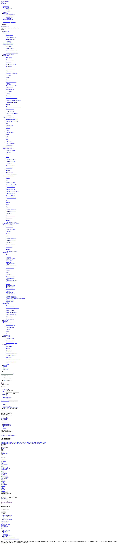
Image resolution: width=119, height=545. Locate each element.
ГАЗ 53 (7, 130)
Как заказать (9, 8)
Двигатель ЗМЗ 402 (10, 187)
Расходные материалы (8, 322)
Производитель (7, 397)
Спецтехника (6, 335)
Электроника (6, 344)
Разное (7, 364)
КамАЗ (7, 134)
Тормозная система (10, 165)
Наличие (5, 394)
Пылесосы (8, 95)
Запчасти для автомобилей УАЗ (8, 435)
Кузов (7, 157)
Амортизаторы (9, 292)
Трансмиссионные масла (12, 53)
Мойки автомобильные (11, 312)
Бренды (5, 365)
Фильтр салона (9, 287)
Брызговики (9, 66)
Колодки (8, 279)
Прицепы (5, 321)
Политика (5, 518)
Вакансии (8, 18)
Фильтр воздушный (10, 285)
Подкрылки (9, 91)
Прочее (8, 93)
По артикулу (8, 377)
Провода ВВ (9, 260)
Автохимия (8, 46)
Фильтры (8, 170)
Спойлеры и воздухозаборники (13, 100)
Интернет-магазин (10, 14)
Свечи (7, 264)
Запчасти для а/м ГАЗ (8, 176)
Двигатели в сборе (7, 147)
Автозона (5, 534)
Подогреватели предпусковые (13, 359)
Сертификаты (6, 530)
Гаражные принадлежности (12, 308)
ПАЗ (7, 139)
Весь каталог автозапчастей (7, 373)
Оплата (8, 9)
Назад (2, 401)
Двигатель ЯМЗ (9, 132)
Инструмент (6, 303)
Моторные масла (10, 48)
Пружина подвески (10, 293)
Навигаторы (9, 357)
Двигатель (8, 152)
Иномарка (5, 531)
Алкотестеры (9, 346)
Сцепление (8, 163)
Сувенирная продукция (11, 102)
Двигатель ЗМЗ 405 (10, 189)
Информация (6, 7)
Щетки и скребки (10, 111)
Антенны (8, 348)
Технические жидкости (11, 50)
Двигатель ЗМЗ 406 (10, 193)
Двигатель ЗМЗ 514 (10, 195)
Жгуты (7, 200)
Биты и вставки (9, 305)
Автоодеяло (9, 57)
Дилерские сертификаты (9, 537)
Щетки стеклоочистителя (12, 113)
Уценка (5, 366)
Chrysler (8, 178)
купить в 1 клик (4, 453)
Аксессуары (6, 55)
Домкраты (8, 84)
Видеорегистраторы (10, 355)
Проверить (3, 511)
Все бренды (3, 460)
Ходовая (8, 291)
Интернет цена (7, 391)
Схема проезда (9, 17)
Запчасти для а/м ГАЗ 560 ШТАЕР (11, 223)
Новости (5, 536)
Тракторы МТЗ (9, 145)
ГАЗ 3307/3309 (9, 125)
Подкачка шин (9, 87)
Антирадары (9, 350)
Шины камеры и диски (11, 343)
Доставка (8, 11)
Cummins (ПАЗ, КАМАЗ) (12, 121)
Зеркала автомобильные (11, 73)
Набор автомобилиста (11, 82)
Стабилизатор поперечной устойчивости (15, 298)
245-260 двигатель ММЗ (11, 119)
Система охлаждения (11, 161)
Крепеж (8, 154)
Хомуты (8, 331)
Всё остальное (9, 227)
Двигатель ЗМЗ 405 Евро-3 (12, 191)
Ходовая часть (9, 172)
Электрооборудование (11, 174)
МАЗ (7, 136)
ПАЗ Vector (8, 141)
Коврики (8, 77)
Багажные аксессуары (11, 64)
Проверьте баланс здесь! (6, 502)
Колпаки (8, 79)
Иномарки (5, 252)
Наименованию (7, 424)
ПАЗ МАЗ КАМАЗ (10, 143)
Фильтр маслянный (10, 286)
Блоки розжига (9, 35)
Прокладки (8, 262)
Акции (5, 12)
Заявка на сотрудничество (9, 22)
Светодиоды (9, 41)
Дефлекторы (9, 71)
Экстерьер (8, 115)
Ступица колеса (9, 299)
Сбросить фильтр (5, 1)
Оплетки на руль (10, 89)
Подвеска (8, 206)
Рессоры (8, 295)
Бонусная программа (8, 19)
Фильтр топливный (10, 289)
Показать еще (4, 419)
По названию (8, 380)
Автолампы (6, 32)
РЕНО (7, 272)
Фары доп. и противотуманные (13, 106)
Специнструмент (10, 319)
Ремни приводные (10, 263)
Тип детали (6, 389)
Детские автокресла (10, 68)
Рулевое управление (11, 159)
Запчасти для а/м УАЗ (8, 224)
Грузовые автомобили (8, 117)
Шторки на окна (10, 109)
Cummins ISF (6, 31)
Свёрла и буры (9, 316)
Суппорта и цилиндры (11, 280)
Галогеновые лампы (11, 37)
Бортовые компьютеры (11, 353)
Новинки (5, 320)
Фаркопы (8, 104)
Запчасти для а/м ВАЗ (8, 148)
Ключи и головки (10, 310)
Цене (4, 426)
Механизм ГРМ (9, 259)
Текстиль (5, 369)
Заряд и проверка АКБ (11, 85)
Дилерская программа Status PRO (11, 539)
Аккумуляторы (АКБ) (8, 54)
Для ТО (8, 83)
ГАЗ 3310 (8, 128)
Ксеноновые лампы (10, 39)
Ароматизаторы (9, 59)
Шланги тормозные (10, 281)
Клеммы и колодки (10, 325)
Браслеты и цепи (10, 338)
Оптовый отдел (9, 16)
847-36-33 (5, 26)
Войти (4, 24)
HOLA (2, 448)
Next (7, 123)
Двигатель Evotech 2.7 (11, 184)
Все (1, 418)
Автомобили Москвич (8, 42)
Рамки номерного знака (11, 98)
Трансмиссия (9, 168)
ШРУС (7, 302)
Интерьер (8, 75)
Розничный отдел (7, 515)
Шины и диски (6, 336)
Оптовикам (6, 6)
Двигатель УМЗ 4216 (11, 198)
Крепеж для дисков (10, 340)
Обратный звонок (7, 519)
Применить (6, 401)
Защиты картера (10, 268)
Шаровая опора (9, 301)
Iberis (7, 254)
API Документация (7, 535)
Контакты (5, 13)
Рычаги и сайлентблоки (11, 297)
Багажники (8, 62)
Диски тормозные (10, 278)
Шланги (8, 333)
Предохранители (10, 327)
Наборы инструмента (11, 314)
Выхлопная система (10, 150)
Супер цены (6, 367)
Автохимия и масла (8, 44)
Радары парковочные (11, 362)
